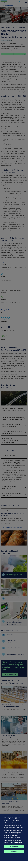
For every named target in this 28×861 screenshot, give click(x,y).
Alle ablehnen (14, 851)
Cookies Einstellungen (14, 856)
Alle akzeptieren (14, 846)
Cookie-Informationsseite (16, 842)
